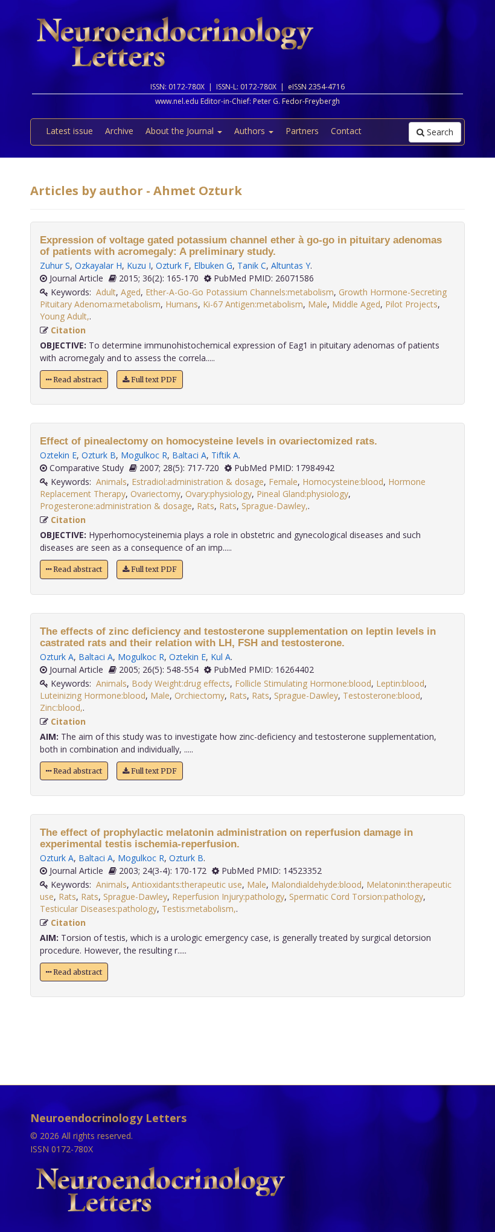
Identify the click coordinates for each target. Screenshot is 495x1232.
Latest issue (69, 130)
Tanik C (251, 265)
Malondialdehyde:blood (316, 884)
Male (317, 304)
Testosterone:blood (381, 695)
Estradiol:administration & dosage (198, 481)
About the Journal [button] (180, 130)
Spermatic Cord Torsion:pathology (356, 896)
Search (438, 132)
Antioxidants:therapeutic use (187, 884)
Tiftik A (224, 455)
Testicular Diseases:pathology (98, 908)
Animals (111, 481)
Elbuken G (213, 265)
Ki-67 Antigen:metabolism (253, 304)
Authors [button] (250, 130)
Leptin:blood (400, 683)
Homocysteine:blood (342, 481)
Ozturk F (172, 265)
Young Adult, (64, 316)
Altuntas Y (290, 265)
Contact (346, 130)
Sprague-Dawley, (274, 506)
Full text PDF (153, 379)
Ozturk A (57, 657)
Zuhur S (55, 265)
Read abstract (76, 379)
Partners (302, 130)
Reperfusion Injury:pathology (228, 896)
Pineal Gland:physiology (302, 493)
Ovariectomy (155, 493)
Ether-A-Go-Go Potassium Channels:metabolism (239, 292)
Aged (131, 292)
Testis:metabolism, (199, 908)
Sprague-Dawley (306, 695)
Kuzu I (139, 265)
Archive (119, 130)
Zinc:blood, (61, 707)
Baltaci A (189, 455)
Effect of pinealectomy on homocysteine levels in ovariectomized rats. (208, 441)
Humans (181, 304)
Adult (106, 292)
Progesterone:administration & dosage (116, 506)
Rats (205, 506)
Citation (68, 330)
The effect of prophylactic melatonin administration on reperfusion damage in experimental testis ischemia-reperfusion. (226, 838)
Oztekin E (58, 455)
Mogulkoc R (144, 455)
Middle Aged (356, 304)
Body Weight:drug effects (181, 683)
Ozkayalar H (98, 265)
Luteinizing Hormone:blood (92, 695)
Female (283, 481)
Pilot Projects (411, 304)
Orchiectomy (199, 695)
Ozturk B (98, 455)
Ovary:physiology (218, 493)
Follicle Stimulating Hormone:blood (303, 683)
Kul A (221, 657)
